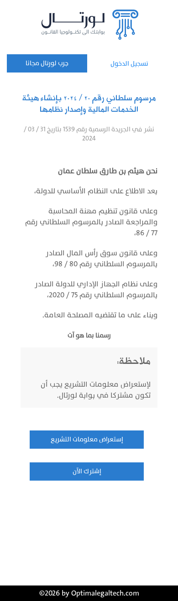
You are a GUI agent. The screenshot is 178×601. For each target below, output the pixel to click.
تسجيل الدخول (129, 63)
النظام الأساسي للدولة (72, 191)
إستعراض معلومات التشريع (87, 439)
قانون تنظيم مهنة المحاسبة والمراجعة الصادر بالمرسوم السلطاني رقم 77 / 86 (91, 222)
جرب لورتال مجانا (47, 63)
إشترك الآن (87, 471)
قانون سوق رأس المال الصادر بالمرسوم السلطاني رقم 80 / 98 (101, 258)
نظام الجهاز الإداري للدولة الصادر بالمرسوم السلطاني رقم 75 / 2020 (96, 289)
